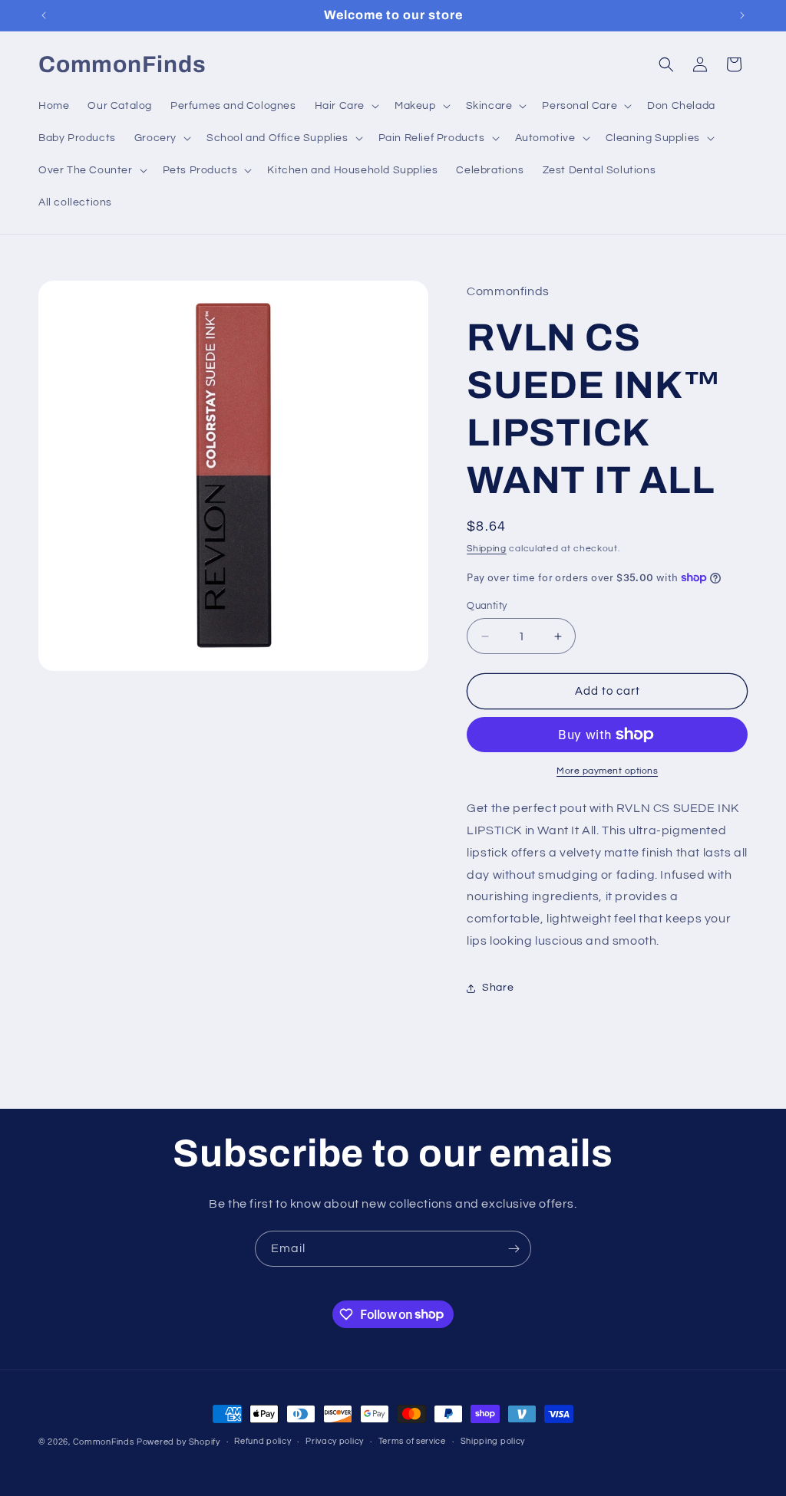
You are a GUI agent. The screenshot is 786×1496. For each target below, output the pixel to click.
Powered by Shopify (178, 1442)
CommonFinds (103, 1442)
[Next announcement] (742, 15)
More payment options (607, 771)
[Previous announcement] (44, 15)
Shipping (487, 549)
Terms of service (412, 1441)
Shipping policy (493, 1441)
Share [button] (498, 987)
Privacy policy (334, 1441)
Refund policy (262, 1441)
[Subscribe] (513, 1249)
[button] (345, 106)
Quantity (487, 605)
